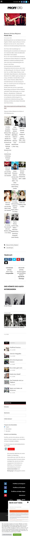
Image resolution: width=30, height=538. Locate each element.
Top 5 (6, 343)
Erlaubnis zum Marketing (10, 434)
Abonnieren (22, 495)
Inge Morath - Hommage (21, 275)
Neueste (12, 343)
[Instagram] (21, 2)
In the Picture (8, 306)
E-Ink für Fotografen (15, 354)
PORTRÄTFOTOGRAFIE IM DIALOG (14, 327)
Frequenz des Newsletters (10, 425)
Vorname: (6, 407)
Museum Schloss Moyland (12, 245)
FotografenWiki (9, 272)
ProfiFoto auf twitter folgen (18, 491)
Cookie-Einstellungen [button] (7, 534)
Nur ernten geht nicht (16, 368)
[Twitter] (26, 2)
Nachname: (7, 413)
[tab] (6, 343)
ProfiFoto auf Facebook (19, 487)
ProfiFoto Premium (15, 347)
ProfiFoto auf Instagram (19, 483)
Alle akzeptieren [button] (17, 534)
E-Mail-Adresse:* (8, 419)
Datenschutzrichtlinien (12, 469)
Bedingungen (10, 471)
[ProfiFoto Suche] (28, 2)
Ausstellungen (10, 247)
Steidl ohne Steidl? (15, 374)
